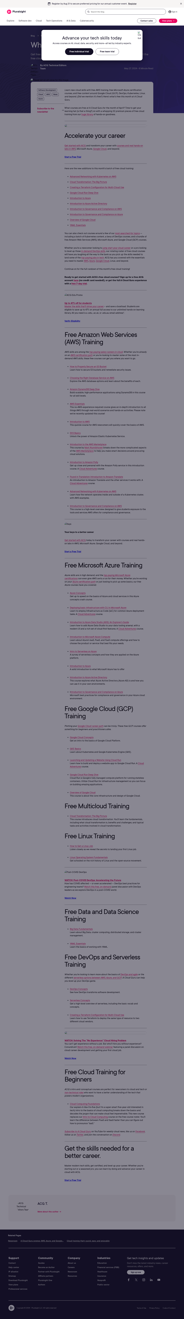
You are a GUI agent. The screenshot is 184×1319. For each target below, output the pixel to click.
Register (132, 3)
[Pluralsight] (16, 11)
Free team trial (107, 51)
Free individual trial (79, 51)
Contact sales (146, 21)
